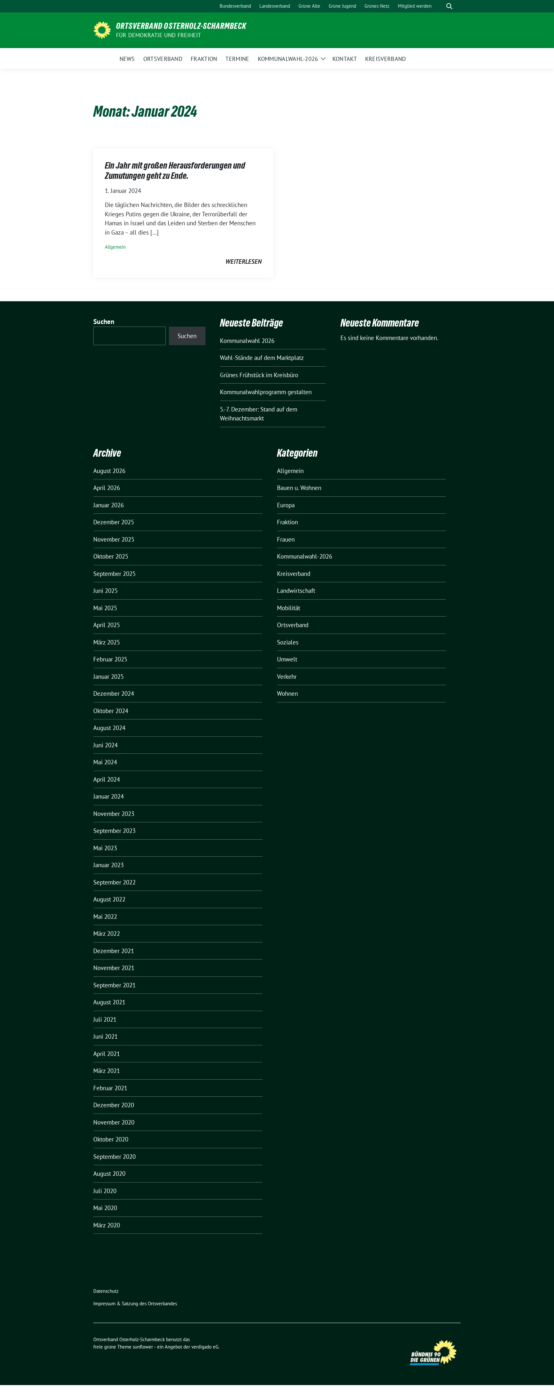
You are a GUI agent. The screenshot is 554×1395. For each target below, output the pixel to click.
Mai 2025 (105, 608)
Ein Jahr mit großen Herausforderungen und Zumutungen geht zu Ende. (175, 170)
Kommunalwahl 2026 (247, 341)
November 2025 (113, 539)
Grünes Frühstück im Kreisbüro (259, 375)
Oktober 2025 (110, 556)
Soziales (287, 642)
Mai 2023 (105, 848)
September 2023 (114, 831)
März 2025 (106, 642)
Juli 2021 (104, 1019)
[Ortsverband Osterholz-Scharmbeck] (102, 29)
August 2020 (109, 1173)
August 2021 (109, 1002)
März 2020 (106, 1225)
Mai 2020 (105, 1208)
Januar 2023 (108, 865)
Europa (286, 505)
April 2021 (106, 1054)
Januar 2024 (108, 796)
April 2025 (106, 625)
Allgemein (115, 247)
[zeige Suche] (449, 6)
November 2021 (113, 968)
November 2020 (113, 1122)
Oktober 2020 (110, 1139)
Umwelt (287, 659)
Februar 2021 (110, 1088)
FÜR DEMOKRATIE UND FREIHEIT (158, 35)
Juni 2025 (105, 590)
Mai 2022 (105, 916)
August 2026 (109, 471)
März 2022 (106, 933)
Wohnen (287, 693)
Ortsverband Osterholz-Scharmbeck (181, 26)
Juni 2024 (105, 745)
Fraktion (287, 522)
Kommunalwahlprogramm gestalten (266, 392)
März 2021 (106, 1071)
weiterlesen (243, 261)
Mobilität (288, 608)
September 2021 (114, 985)
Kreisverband (293, 573)
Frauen (286, 539)
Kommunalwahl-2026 (304, 556)
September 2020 (114, 1156)
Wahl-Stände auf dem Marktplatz (262, 357)
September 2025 (114, 573)
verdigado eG (204, 1347)
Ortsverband (292, 625)
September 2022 (114, 882)
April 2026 (106, 488)
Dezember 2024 (113, 693)
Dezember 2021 (113, 951)
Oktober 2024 (110, 711)
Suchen (103, 321)
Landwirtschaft (296, 590)
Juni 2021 (105, 1036)
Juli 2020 (104, 1191)
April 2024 (106, 779)
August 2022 (109, 899)
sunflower (143, 1347)
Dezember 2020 (113, 1105)
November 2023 (113, 814)
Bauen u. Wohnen (299, 488)
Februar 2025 (110, 659)
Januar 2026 (108, 505)
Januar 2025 (108, 676)
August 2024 (109, 728)
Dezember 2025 (113, 522)
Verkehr (287, 676)
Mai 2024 (105, 762)
